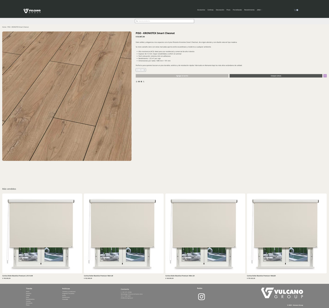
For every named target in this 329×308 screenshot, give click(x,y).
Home (27, 291)
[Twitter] (144, 82)
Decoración (29, 303)
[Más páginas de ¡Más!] (261, 9)
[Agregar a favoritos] (325, 75)
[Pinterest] (141, 82)
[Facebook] (139, 82)
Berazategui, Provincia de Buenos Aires (132, 293)
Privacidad (65, 299)
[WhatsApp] (137, 82)
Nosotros (28, 293)
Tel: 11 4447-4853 (126, 295)
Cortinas (28, 301)
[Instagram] (201, 296)
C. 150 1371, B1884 (126, 291)
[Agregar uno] (144, 70)
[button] (296, 10)
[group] (164, 236)
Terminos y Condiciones (69, 291)
